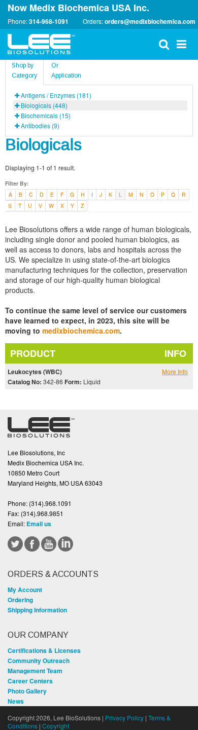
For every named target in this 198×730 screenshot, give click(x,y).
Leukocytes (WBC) (35, 371)
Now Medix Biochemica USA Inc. (78, 8)
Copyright (55, 725)
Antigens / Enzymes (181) (56, 95)
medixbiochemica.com (81, 330)
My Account (25, 589)
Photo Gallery (27, 691)
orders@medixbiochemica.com (150, 21)
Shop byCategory (24, 70)
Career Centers (30, 680)
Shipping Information (37, 609)
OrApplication (66, 70)
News (16, 701)
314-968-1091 (49, 21)
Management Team (35, 670)
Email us (38, 523)
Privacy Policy (124, 717)
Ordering (20, 599)
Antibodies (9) (40, 125)
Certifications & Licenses (44, 650)
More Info (175, 371)
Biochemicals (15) (46, 115)
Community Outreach (39, 660)
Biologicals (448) (44, 105)
